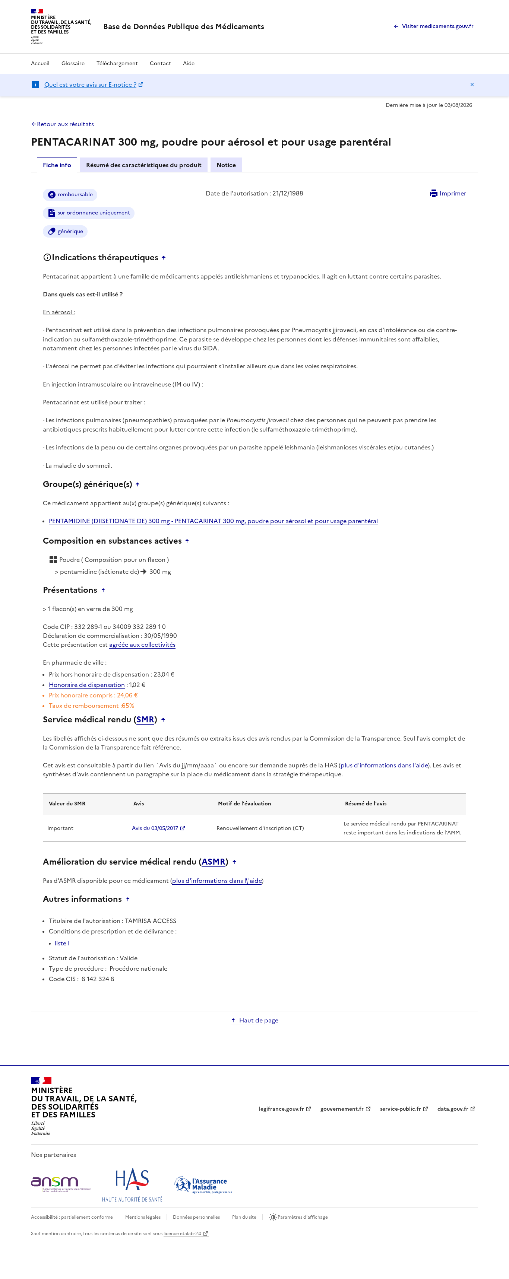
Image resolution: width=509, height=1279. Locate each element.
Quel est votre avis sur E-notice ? (90, 84)
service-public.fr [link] (400, 1109)
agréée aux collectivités (142, 644)
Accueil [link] (40, 63)
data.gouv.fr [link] (452, 1109)
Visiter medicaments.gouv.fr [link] (438, 26)
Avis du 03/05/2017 (155, 828)
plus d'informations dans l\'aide (217, 880)
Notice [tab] (226, 164)
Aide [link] (189, 63)
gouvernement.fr (342, 1109)
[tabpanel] (254, 591)
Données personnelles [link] (196, 1217)
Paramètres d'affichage (303, 1217)
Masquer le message (472, 84)
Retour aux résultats (65, 124)
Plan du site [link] (244, 1217)
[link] (183, 26)
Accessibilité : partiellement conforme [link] (72, 1217)
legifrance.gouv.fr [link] (281, 1109)
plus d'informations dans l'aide (384, 765)
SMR (145, 720)
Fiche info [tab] (57, 164)
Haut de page (258, 1020)
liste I (62, 943)
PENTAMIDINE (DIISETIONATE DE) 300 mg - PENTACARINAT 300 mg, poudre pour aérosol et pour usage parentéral (213, 520)
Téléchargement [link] (117, 63)
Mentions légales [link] (143, 1217)
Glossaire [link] (73, 63)
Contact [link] (160, 63)
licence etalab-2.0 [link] (182, 1233)
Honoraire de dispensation (87, 684)
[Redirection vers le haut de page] (165, 257)
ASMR (213, 862)
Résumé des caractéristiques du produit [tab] (144, 164)
